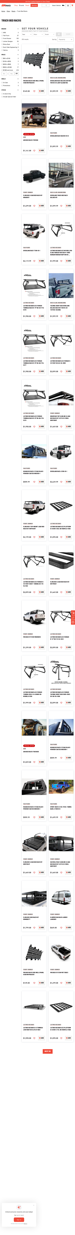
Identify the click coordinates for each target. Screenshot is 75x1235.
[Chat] (73, 612)
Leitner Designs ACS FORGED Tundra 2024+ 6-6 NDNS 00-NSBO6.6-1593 (32, 694)
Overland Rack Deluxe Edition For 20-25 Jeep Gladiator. (60, 82)
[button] (34, 91)
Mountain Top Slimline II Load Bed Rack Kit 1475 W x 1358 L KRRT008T (60, 418)
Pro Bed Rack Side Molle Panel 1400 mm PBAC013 (33, 82)
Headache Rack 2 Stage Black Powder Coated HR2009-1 (33, 808)
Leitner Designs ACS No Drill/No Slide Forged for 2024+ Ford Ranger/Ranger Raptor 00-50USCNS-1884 (61, 253)
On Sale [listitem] (5, 82)
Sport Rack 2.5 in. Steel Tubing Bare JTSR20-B (60, 808)
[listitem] (10, 58)
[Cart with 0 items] (72, 5)
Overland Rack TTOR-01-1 (31, 250)
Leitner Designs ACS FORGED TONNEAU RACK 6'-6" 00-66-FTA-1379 (33, 418)
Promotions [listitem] (6, 85)
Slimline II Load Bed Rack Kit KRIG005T (32, 196)
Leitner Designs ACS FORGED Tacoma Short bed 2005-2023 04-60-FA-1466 (60, 694)
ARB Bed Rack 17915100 (30, 140)
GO (17, 73)
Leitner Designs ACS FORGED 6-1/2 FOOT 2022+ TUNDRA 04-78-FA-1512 (33, 584)
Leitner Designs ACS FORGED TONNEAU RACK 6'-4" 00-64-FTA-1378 (33, 308)
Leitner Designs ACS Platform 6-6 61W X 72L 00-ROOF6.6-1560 (60, 1029)
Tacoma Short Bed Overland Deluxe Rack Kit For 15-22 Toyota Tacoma (59, 308)
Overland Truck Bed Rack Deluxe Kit (59, 196)
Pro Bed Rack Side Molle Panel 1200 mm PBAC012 (33, 973)
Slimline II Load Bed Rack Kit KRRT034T (32, 863)
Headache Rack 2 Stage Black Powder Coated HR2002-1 (33, 472)
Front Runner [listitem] (7, 38)
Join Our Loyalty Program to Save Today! (37, 1)
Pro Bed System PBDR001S (32, 637)
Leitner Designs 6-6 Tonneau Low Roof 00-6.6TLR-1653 (33, 1029)
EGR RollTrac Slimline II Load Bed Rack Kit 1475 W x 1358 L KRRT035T (60, 864)
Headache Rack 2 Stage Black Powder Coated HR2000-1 (60, 748)
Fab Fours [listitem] (6, 35)
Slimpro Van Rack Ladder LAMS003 (58, 918)
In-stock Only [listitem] (7, 94)
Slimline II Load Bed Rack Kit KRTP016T (59, 583)
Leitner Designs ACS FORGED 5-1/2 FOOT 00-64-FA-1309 (60, 362)
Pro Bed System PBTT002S (59, 972)
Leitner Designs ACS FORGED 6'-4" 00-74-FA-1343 (59, 638)
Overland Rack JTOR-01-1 (58, 471)
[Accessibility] (73, 622)
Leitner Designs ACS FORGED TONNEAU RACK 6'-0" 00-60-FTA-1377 (33, 363)
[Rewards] (73, 617)
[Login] (68, 5)
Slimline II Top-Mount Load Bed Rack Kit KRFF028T (33, 528)
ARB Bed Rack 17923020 (31, 752)
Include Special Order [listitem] (9, 97)
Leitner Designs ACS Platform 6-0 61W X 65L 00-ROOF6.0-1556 (60, 528)
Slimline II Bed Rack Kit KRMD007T (31, 918)
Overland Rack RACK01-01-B (59, 136)
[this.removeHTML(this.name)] (34, 60)
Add (42, 91)
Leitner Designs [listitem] (8, 41)
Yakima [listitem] (5, 50)
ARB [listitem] (4, 32)
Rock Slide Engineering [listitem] (10, 47)
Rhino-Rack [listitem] (6, 44)
